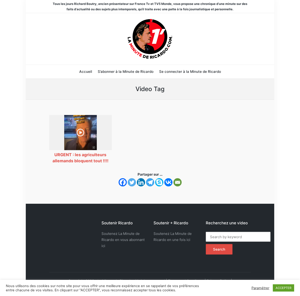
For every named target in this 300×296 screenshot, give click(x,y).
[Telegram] (150, 182)
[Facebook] (123, 182)
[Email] (177, 182)
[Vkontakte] (168, 182)
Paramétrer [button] (260, 288)
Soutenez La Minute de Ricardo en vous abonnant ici (123, 239)
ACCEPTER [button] (283, 288)
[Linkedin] (141, 182)
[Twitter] (132, 182)
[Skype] (159, 182)
